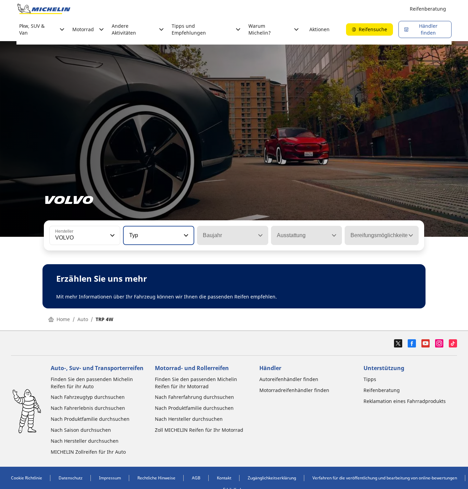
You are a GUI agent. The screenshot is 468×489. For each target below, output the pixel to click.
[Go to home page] (43, 9)
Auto (82, 319)
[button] (111, 235)
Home (63, 319)
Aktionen (319, 29)
